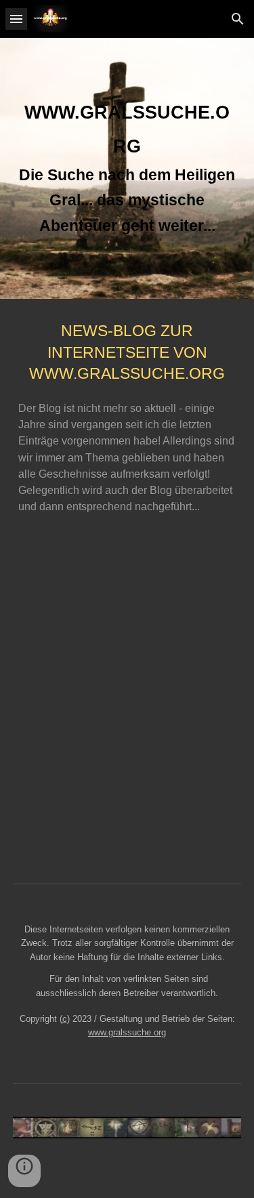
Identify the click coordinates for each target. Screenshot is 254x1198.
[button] (16, 18)
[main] (127, 168)
